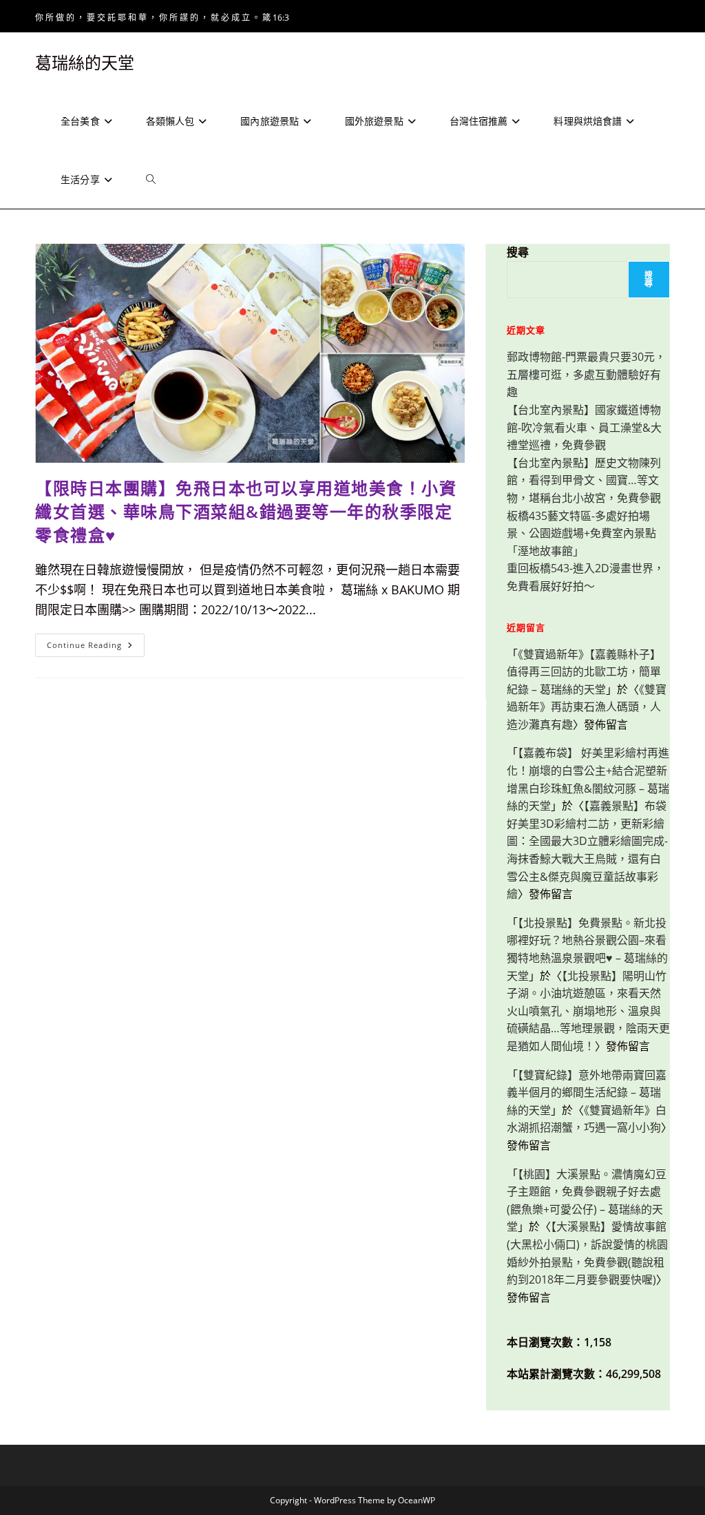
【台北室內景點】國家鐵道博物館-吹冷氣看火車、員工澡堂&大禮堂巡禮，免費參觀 (584, 427)
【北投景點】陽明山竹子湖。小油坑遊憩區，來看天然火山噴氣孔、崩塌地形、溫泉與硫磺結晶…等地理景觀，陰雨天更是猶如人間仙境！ (588, 1011)
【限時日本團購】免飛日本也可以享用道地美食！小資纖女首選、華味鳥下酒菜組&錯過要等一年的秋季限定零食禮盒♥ (245, 511)
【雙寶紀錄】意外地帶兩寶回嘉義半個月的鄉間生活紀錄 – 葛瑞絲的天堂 (586, 1092)
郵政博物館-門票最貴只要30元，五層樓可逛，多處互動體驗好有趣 (586, 374)
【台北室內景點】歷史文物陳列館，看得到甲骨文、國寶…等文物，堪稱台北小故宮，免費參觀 (584, 480)
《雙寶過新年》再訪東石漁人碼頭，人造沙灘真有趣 (586, 707)
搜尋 (518, 252)
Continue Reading (94, 647)
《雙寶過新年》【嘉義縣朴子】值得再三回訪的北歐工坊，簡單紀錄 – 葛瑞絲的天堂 (584, 672)
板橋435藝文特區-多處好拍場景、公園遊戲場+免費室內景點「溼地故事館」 (581, 533)
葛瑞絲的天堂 (84, 62)
